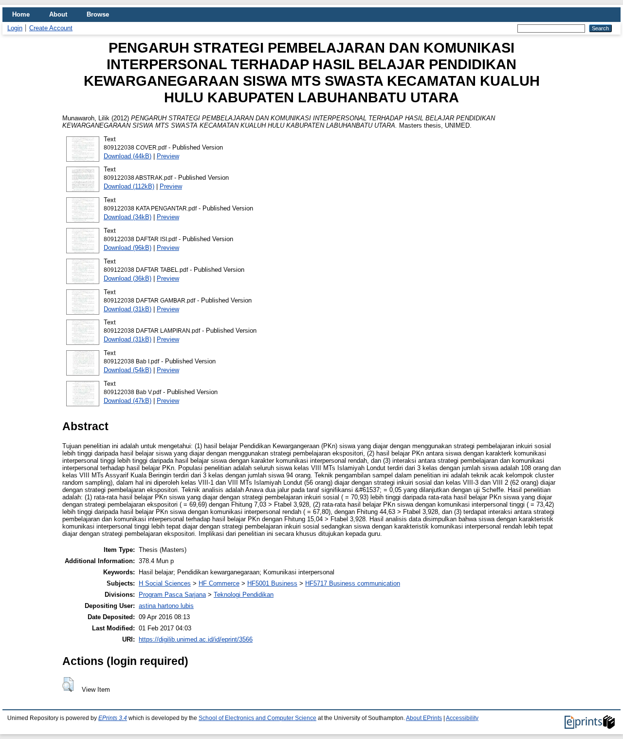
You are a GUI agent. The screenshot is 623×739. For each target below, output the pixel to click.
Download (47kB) (127, 400)
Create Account (51, 28)
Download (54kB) (127, 370)
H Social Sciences (165, 583)
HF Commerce (219, 583)
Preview (168, 156)
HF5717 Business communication (352, 583)
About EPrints (424, 718)
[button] (67, 684)
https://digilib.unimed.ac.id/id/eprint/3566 (196, 639)
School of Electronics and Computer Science (257, 718)
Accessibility (462, 718)
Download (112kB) (129, 186)
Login (14, 28)
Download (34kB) (127, 217)
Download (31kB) (127, 309)
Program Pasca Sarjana (172, 594)
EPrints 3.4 (112, 718)
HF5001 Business (272, 583)
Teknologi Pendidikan (244, 594)
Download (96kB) (127, 247)
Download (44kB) (127, 156)
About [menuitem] (58, 14)
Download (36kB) (127, 278)
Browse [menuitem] (98, 14)
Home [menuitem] (21, 14)
